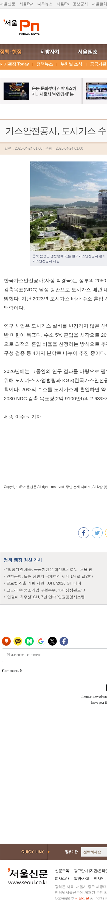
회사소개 (62, 878)
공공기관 (98, 64)
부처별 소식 (71, 64)
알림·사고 (81, 878)
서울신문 (7, 4)
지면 (93, 870)
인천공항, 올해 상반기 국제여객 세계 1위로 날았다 (49, 576)
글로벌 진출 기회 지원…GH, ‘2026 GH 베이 (43, 583)
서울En (63, 4)
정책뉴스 (44, 64)
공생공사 (80, 4)
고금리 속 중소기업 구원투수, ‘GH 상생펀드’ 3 (45, 590)
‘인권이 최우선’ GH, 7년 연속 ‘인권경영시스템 (45, 597)
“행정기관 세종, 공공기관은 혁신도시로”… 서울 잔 (49, 569)
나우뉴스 (45, 4)
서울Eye (26, 4)
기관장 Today (16, 64)
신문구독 (62, 870)
